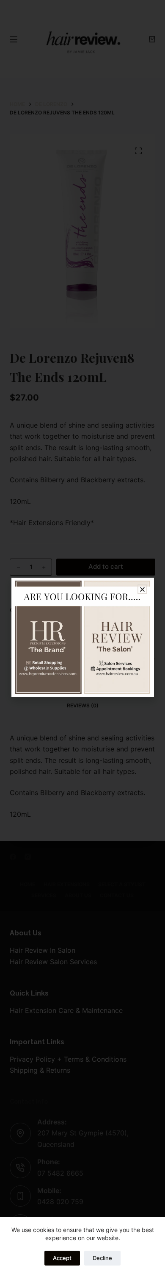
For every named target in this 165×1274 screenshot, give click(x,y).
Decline (102, 1258)
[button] (142, 589)
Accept (62, 1258)
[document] (82, 637)
